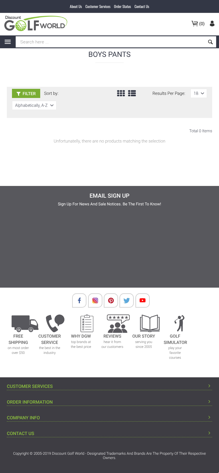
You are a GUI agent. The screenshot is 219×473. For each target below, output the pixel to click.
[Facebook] (76, 300)
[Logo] (37, 23)
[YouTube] (140, 300)
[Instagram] (92, 300)
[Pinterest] (108, 300)
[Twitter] (124, 300)
